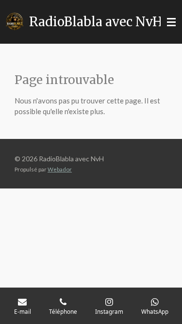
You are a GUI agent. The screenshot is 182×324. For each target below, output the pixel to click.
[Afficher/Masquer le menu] (171, 21)
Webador (60, 169)
